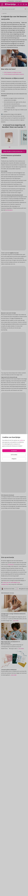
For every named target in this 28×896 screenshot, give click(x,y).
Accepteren (14, 450)
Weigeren (14, 458)
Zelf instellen (14, 454)
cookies (21, 440)
